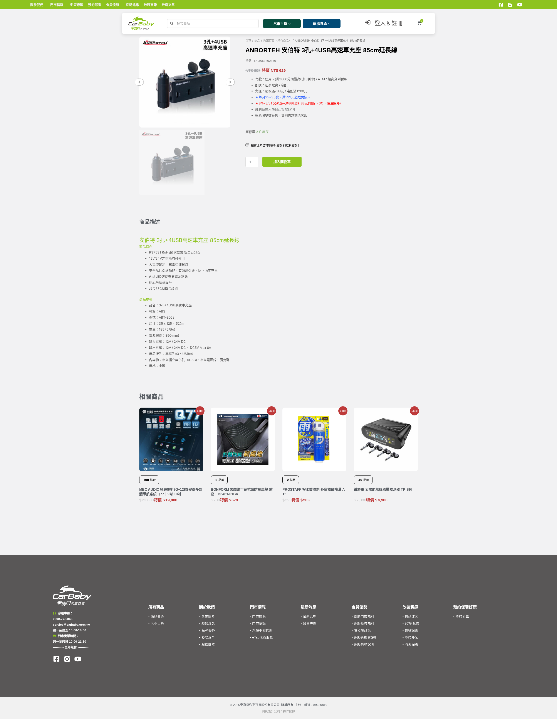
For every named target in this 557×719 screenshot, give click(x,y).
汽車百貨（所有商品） (277, 40)
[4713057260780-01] (184, 82)
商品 (257, 40)
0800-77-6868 (62, 619)
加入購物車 (282, 162)
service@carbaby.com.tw (71, 624)
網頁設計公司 (271, 711)
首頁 (248, 40)
